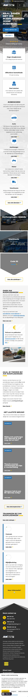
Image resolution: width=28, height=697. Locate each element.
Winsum (20, 649)
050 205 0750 (8, 1)
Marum (10, 647)
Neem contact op (11, 30)
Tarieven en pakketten (13, 332)
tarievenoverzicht (10, 339)
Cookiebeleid (14, 695)
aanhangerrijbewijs (19, 315)
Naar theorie (6, 406)
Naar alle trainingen (8, 520)
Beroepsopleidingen (8, 672)
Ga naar (13, 222)
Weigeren (13, 691)
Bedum (9, 649)
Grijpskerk (16, 643)
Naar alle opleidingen (13, 279)
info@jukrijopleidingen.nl (13, 624)
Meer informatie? (14, 590)
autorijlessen (6, 313)
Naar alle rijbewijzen (14, 203)
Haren (9, 657)
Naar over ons (7, 321)
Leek (20, 645)
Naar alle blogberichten (14, 507)
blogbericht (8, 423)
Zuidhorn (10, 641)
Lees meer (8, 35)
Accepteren (5, 691)
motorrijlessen (15, 313)
